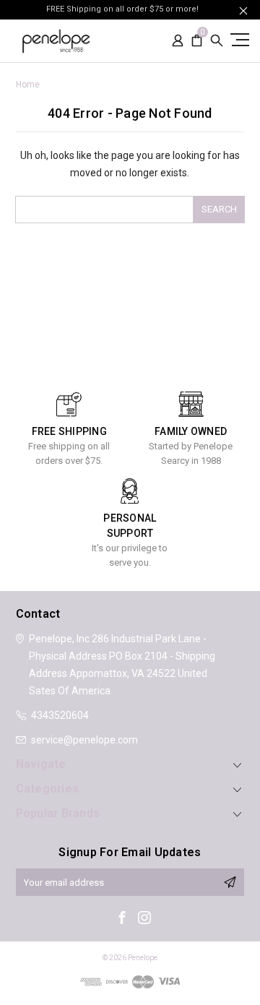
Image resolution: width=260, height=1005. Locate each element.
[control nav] (238, 39)
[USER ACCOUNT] (178, 41)
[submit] (229, 882)
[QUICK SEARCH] (216, 41)
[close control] (243, 10)
